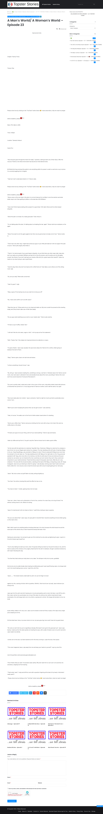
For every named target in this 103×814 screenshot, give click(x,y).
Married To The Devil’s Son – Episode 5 (56, 724)
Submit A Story (56, 4)
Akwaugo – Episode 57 (13, 724)
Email (9, 783)
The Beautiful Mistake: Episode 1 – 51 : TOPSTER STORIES (85, 48)
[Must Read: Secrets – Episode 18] (57, 737)
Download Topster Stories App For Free (58, 811)
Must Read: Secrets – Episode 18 (57, 747)
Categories (72, 26)
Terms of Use (87, 811)
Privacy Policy (80, 811)
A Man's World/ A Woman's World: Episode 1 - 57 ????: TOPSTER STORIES (31, 11)
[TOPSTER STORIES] (23, 4)
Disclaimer (30, 811)
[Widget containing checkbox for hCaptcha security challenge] (18, 793)
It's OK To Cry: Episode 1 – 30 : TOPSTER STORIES (85, 60)
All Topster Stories (46, 4)
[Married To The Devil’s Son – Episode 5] (57, 713)
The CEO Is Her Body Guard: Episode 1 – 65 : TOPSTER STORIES (86, 44)
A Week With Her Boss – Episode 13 (36, 724)
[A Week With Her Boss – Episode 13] (37, 713)
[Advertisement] (36, 44)
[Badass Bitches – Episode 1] (16, 737)
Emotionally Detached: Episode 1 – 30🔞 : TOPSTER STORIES (85, 56)
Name (9, 777)
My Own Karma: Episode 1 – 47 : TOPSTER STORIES (83, 40)
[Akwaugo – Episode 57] (16, 713)
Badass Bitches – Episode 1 (14, 747)
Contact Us (36, 811)
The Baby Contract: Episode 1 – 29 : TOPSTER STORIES (84, 52)
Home (9, 11)
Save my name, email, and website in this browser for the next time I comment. (28, 788)
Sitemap (93, 811)
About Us (24, 811)
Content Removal (44, 811)
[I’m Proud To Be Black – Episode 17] (37, 737)
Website (40, 783)
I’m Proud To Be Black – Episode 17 (36, 748)
